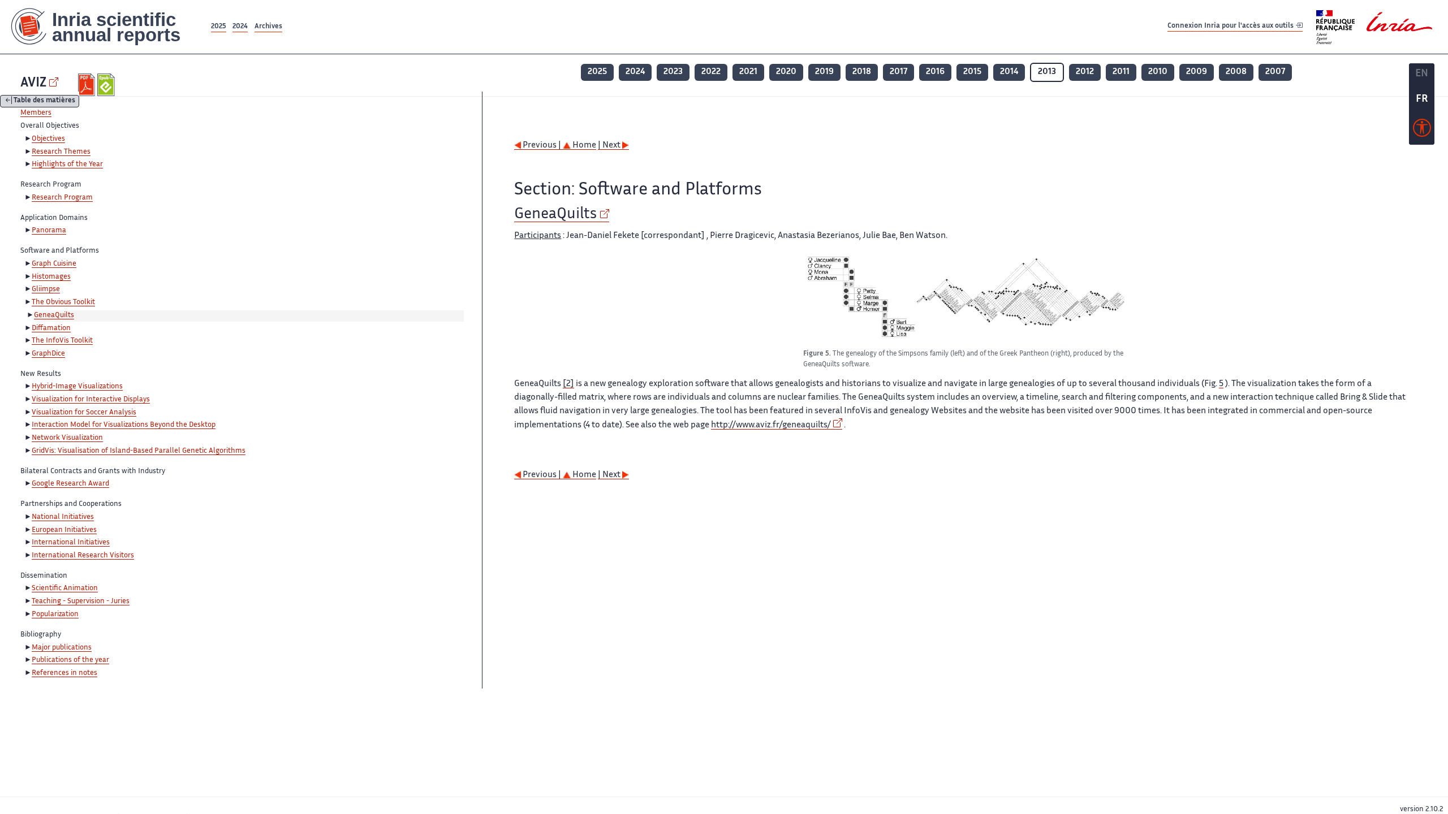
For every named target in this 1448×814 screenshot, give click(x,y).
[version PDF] (88, 84)
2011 (1121, 72)
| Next (610, 145)
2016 (935, 72)
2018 (861, 72)
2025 (218, 27)
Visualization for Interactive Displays (91, 399)
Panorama (49, 230)
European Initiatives (64, 530)
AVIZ (33, 83)
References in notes (64, 673)
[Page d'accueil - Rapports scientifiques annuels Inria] (104, 27)
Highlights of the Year (67, 164)
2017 (898, 72)
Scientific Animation (65, 588)
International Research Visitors (83, 555)
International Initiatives (71, 542)
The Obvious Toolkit (63, 302)
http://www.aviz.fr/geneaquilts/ (771, 425)
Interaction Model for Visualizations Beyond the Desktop (124, 425)
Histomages (51, 277)
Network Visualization (67, 438)
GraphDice (48, 353)
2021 (748, 72)
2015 (972, 72)
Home (583, 145)
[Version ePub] (107, 84)
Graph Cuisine (54, 264)
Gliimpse (46, 289)
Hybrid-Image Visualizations (77, 386)
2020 (786, 72)
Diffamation (51, 328)
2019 (824, 72)
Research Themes (61, 152)
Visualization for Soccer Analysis (84, 412)
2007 (1275, 72)
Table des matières (44, 101)
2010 (1157, 72)
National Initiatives (63, 517)
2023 (673, 72)
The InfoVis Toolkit (62, 340)
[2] (568, 384)
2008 (1236, 72)
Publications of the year (70, 660)
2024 (240, 27)
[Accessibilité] (1422, 130)
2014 (1009, 72)
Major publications (62, 647)
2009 (1196, 72)
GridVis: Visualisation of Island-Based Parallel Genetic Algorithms (138, 451)
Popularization (55, 614)
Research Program (62, 197)
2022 (711, 72)
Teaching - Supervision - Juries (81, 601)
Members (35, 113)
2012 (1085, 72)
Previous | (542, 145)
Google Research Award (70, 483)
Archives (268, 27)
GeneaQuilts (54, 315)
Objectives (48, 139)
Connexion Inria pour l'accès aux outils (1231, 26)
